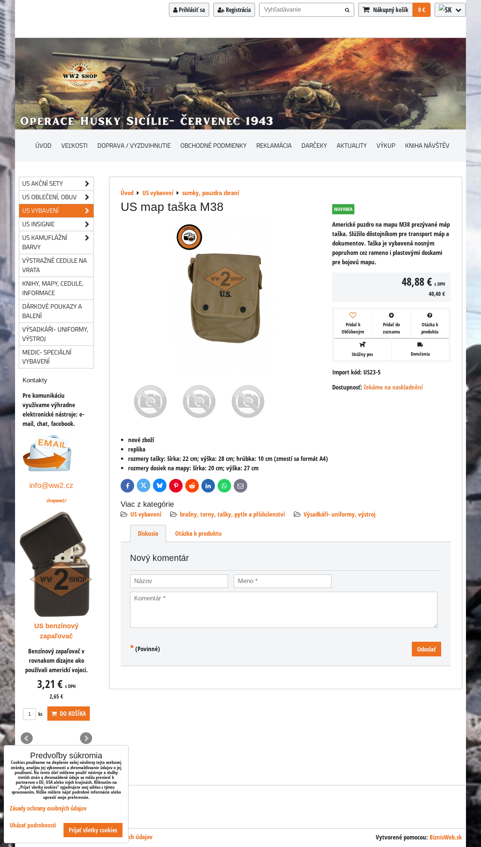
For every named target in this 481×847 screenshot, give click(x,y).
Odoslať (426, 649)
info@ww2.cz (51, 485)
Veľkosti (74, 145)
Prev (27, 738)
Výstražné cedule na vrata (54, 265)
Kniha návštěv (427, 145)
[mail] (47, 469)
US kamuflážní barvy (44, 242)
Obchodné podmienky (213, 145)
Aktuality (352, 145)
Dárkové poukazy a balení (52, 311)
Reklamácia (274, 145)
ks (39, 714)
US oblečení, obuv (49, 197)
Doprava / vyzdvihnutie (134, 145)
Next (86, 738)
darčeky (314, 145)
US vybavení (145, 514)
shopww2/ (57, 500)
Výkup (386, 145)
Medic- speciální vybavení (46, 356)
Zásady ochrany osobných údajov (48, 808)
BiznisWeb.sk (446, 837)
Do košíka (71, 713)
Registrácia (237, 10)
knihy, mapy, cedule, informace (52, 288)
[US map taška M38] (224, 297)
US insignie (38, 224)
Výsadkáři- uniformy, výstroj (339, 514)
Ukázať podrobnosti (33, 825)
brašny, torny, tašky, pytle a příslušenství (232, 514)
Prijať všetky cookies (93, 830)
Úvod (43, 145)
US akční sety (42, 183)
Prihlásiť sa (191, 10)
